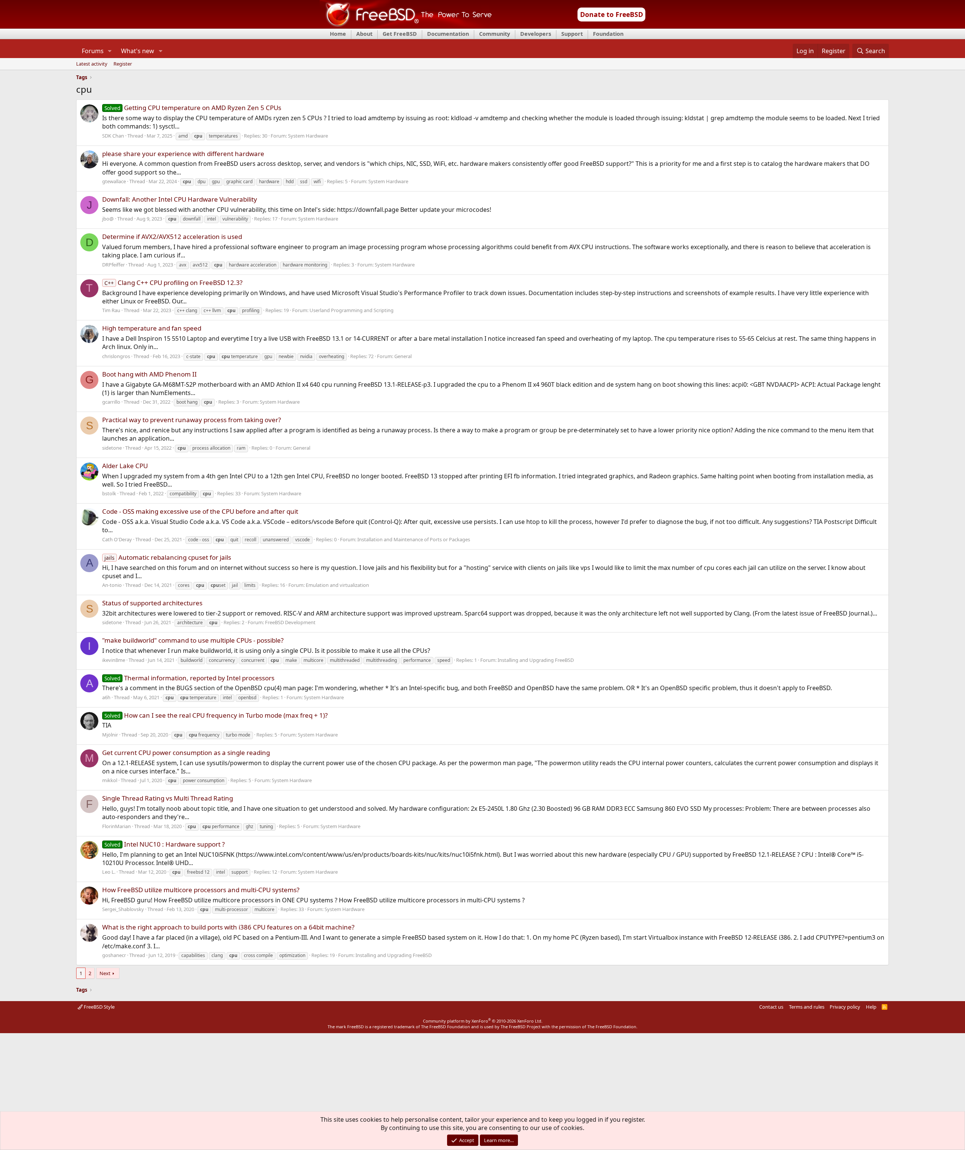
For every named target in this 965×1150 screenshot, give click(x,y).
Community (494, 33)
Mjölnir (110, 734)
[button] (109, 51)
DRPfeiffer (113, 264)
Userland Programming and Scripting (351, 310)
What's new (137, 51)
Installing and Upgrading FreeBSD (536, 660)
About (364, 33)
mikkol (109, 780)
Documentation (448, 33)
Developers (535, 33)
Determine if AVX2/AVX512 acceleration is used (172, 236)
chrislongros (116, 356)
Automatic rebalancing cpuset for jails (167, 557)
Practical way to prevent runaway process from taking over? (191, 419)
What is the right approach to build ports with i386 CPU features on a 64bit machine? (228, 927)
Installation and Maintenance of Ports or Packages (413, 539)
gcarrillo (111, 401)
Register (122, 64)
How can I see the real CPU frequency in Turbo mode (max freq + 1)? (216, 715)
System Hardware (308, 135)
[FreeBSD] (406, 26)
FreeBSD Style (99, 1006)
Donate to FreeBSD (611, 14)
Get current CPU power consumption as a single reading (186, 752)
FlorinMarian (116, 826)
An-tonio (112, 585)
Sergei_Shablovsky (123, 909)
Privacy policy (845, 1006)
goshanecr (114, 955)
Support (572, 33)
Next (105, 973)
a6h (106, 697)
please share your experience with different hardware (183, 153)
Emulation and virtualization (337, 585)
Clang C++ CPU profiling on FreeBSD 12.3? (173, 282)
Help (871, 1006)
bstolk (109, 493)
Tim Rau (111, 310)
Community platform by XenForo (482, 1021)
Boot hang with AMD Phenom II (149, 374)
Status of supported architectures (152, 603)
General (403, 356)
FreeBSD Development (290, 622)
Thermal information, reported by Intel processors (189, 678)
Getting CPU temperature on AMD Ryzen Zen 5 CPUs (192, 107)
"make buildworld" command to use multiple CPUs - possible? (192, 640)
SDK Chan (113, 135)
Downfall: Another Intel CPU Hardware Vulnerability (179, 199)
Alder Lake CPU (125, 465)
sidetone (112, 447)
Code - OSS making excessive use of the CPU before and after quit (200, 511)
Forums (93, 51)
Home (338, 33)
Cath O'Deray (117, 539)
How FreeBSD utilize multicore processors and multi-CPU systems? (200, 889)
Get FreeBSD (400, 33)
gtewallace (114, 181)
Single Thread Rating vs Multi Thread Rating (167, 798)
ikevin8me (113, 660)
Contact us (771, 1006)
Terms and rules (806, 1006)
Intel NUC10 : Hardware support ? (164, 844)
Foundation (608, 33)
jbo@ (108, 218)
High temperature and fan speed (151, 328)
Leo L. (108, 871)
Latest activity (91, 64)
